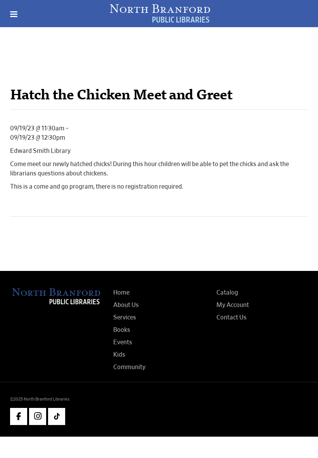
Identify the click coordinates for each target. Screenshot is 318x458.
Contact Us (231, 317)
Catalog (227, 293)
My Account (232, 305)
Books (121, 330)
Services (124, 317)
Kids (119, 355)
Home (121, 293)
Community (129, 367)
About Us (126, 305)
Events (122, 342)
